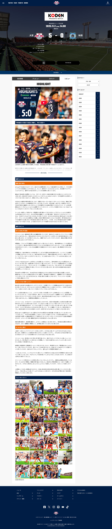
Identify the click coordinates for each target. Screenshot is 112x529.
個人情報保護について (48, 517)
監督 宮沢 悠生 (20, 183)
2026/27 (81, 94)
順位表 (88, 85)
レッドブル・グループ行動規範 (56, 520)
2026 (80, 98)
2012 (80, 157)
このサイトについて (39, 517)
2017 (80, 136)
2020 (80, 123)
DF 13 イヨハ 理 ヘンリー (23, 282)
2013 (80, 152)
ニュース (19, 490)
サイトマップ (59, 517)
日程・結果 (88, 81)
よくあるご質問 (66, 517)
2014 (80, 148)
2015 (80, 144)
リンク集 (54, 517)
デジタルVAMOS (81, 490)
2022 (80, 115)
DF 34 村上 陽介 (21, 327)
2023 (80, 111)
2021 (80, 119)
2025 (80, 102)
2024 (80, 106)
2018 (80, 131)
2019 (80, 127)
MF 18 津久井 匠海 (21, 231)
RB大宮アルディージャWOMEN (84, 493)
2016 (80, 140)
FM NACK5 (68, 63)
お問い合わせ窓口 (73, 517)
